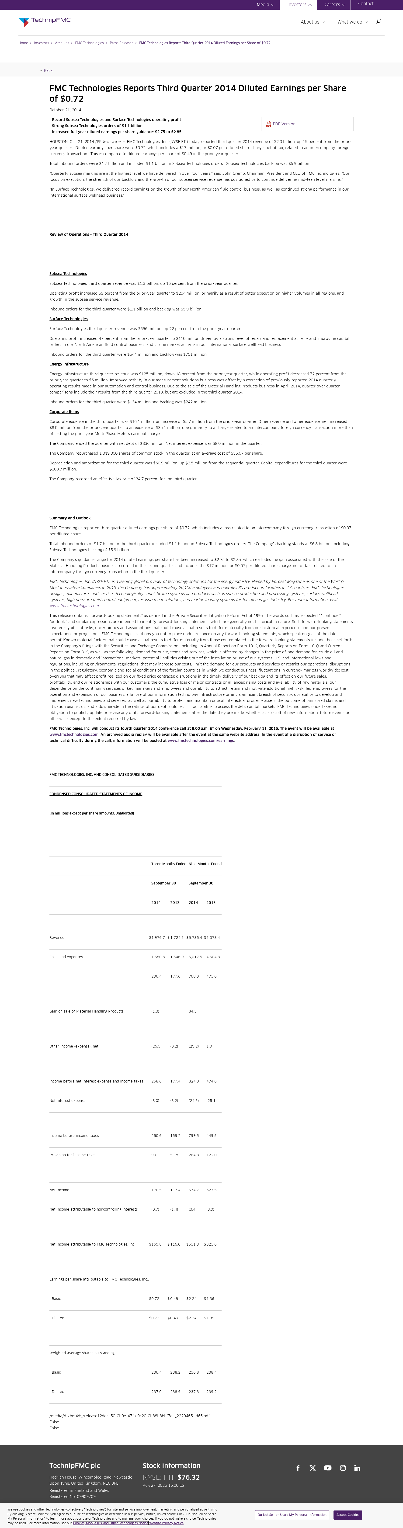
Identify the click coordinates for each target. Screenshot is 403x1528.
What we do (349, 22)
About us (310, 22)
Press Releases (121, 43)
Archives (62, 43)
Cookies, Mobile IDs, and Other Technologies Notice (110, 1523)
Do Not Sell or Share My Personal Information (292, 1515)
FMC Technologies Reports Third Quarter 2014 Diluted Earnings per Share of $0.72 (205, 43)
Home (23, 43)
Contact (366, 4)
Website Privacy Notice (166, 1523)
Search (378, 21)
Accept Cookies (348, 1515)
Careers (332, 5)
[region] (201, 1515)
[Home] (44, 17)
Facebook (298, 1468)
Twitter (312, 1468)
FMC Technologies (89, 43)
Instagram (343, 1468)
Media (263, 5)
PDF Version (284, 124)
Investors (296, 5)
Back (48, 71)
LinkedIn (357, 1468)
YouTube (328, 1468)
